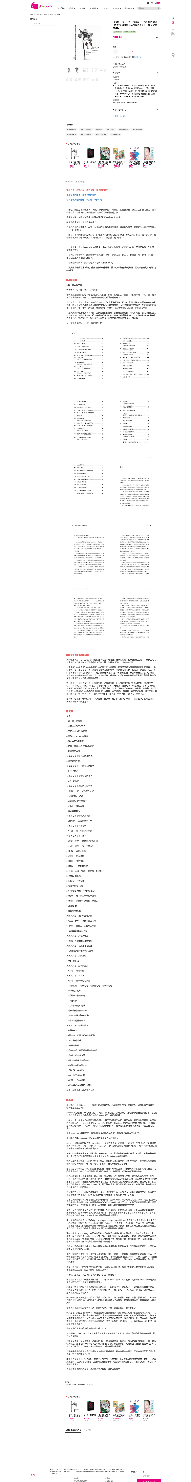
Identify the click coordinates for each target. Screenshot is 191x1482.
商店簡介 (76, 1478)
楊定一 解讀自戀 (101, 134)
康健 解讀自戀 (71, 134)
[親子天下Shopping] (42, 5)
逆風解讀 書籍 (115, 134)
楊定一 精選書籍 (86, 129)
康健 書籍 (99, 129)
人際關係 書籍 (123, 129)
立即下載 (138, 57)
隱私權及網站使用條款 (80, 1481)
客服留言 (108, 1478)
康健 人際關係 (137, 129)
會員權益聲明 (109, 1481)
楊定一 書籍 (110, 129)
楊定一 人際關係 (86, 134)
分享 (116, 116)
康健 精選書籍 (71, 129)
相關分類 (69, 125)
